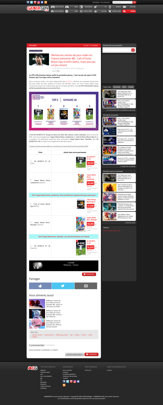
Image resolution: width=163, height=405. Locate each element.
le (70, 81)
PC (106, 7)
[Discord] (42, 2)
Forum (132, 11)
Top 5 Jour (107, 87)
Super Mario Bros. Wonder (92, 219)
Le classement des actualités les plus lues (121, 110)
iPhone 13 (88, 370)
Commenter (90, 274)
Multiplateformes (36, 51)
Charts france (49, 335)
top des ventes (37, 335)
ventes (77, 335)
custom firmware (45, 386)
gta (41, 378)
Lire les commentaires (74, 354)
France (84, 335)
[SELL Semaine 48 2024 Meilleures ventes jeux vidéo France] (63, 130)
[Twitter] (31, 2)
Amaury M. (80, 68)
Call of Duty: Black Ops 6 (91, 201)
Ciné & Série (88, 11)
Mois (124, 87)
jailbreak (43, 370)
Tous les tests (130, 223)
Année (131, 87)
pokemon (43, 384)
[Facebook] (28, 2)
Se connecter (105, 2)
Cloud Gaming (58, 11)
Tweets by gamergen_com (111, 231)
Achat (90, 335)
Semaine (117, 87)
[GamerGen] (38, 8)
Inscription (96, 2)
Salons (104, 11)
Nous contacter (67, 370)
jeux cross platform (46, 376)
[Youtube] (35, 2)
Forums (109, 370)
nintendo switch (45, 372)
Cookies (65, 378)
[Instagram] (38, 2)
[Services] (45, 2)
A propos (65, 372)
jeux (41, 374)
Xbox (76, 7)
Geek (76, 11)
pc (41, 380)
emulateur (43, 388)
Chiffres (34, 337)
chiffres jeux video (62, 335)
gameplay (43, 382)
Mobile (118, 7)
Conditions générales (69, 374)
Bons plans (116, 11)
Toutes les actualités (128, 166)
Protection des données (70, 376)
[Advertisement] (81, 28)
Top (71, 335)
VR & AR (132, 7)
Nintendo (88, 7)
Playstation (59, 7)
